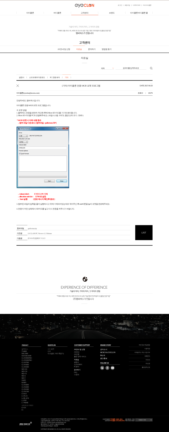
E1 (22, 410)
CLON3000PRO (27, 358)
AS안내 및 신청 (64, 49)
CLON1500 (25, 391)
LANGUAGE (136, 5)
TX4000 (24, 351)
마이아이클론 (147, 5)
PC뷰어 (76, 367)
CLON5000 (25, 367)
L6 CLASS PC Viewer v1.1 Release (40, 233)
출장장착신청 (146, 367)
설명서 (76, 362)
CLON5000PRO (27, 360)
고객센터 (84, 13)
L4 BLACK (25, 398)
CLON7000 (25, 362)
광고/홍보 (103, 358)
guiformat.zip (32, 228)
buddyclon (58, 345)
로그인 (120, 5)
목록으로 (17, 85)
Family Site (144, 419)
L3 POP (24, 400)
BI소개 (102, 355)
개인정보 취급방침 (144, 345)
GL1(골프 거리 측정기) (56, 353)
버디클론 (57, 13)
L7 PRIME (25, 403)
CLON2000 (25, 387)
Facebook (107, 368)
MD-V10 (24, 371)
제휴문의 (147, 356)
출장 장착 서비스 (80, 356)
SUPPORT (84, 345)
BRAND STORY (110, 345)
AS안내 (76, 352)
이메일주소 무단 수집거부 (142, 352)
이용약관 (147, 349)
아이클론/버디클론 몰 (139, 13)
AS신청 (76, 354)
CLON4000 (25, 385)
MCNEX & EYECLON (107, 352)
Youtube (113, 368)
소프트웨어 (78, 364)
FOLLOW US (110, 363)
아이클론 (30, 13)
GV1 (49, 351)
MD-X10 (24, 369)
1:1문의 (76, 375)
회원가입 (127, 5)
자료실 (79, 49)
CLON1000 (25, 389)
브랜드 (112, 13)
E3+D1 (24, 408)
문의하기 (92, 49)
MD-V (24, 378)
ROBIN (24, 383)
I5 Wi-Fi (24, 394)
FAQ (75, 372)
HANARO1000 (26, 356)
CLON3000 (25, 365)
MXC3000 (25, 353)
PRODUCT (31, 345)
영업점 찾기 (106, 49)
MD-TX (24, 374)
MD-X (24, 376)
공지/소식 (103, 349)
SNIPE (24, 380)
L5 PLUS (25, 396)
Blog (102, 368)
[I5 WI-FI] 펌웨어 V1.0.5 (36, 238)
